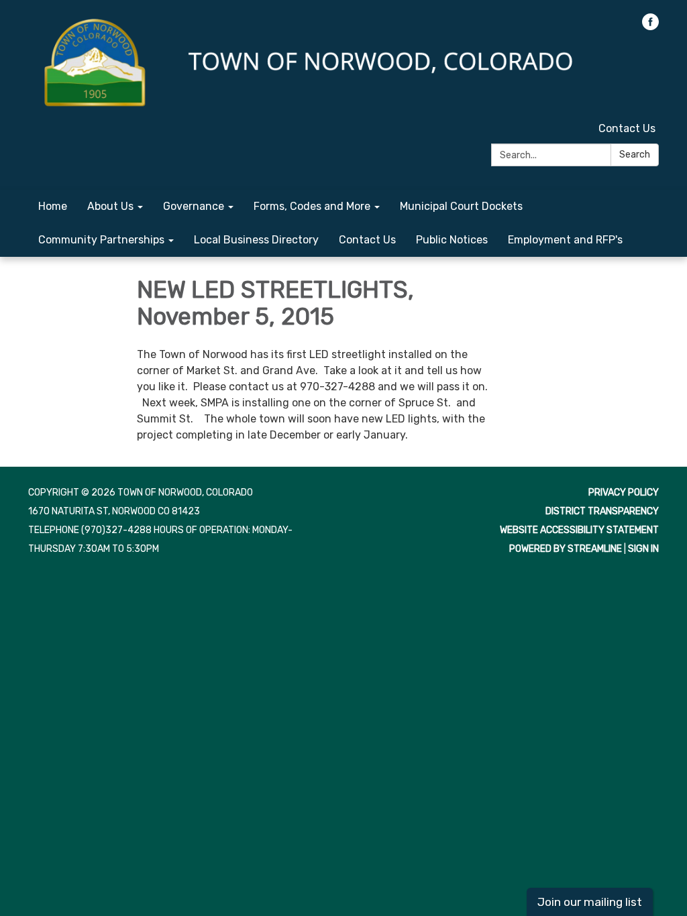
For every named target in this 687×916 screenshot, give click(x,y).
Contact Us (626, 128)
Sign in (643, 549)
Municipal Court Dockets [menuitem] (461, 206)
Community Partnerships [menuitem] (101, 239)
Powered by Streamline (565, 549)
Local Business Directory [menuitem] (256, 239)
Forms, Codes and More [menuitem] (312, 206)
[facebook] (650, 26)
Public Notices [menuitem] (452, 239)
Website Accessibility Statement (579, 530)
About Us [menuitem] (110, 206)
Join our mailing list (589, 902)
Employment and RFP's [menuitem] (565, 239)
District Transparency (602, 511)
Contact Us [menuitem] (367, 239)
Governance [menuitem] (193, 206)
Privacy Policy (623, 492)
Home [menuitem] (52, 206)
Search (634, 154)
